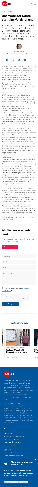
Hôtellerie (7, 436)
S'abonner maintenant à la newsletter (15, 482)
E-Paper (7, 453)
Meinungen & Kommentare (13, 442)
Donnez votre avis (10, 247)
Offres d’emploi (9, 455)
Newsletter (15, 453)
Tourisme (7, 439)
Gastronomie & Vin (18, 436)
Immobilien (25, 453)
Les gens (15, 439)
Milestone (19, 455)
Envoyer (10, 304)
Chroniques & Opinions (12, 445)
